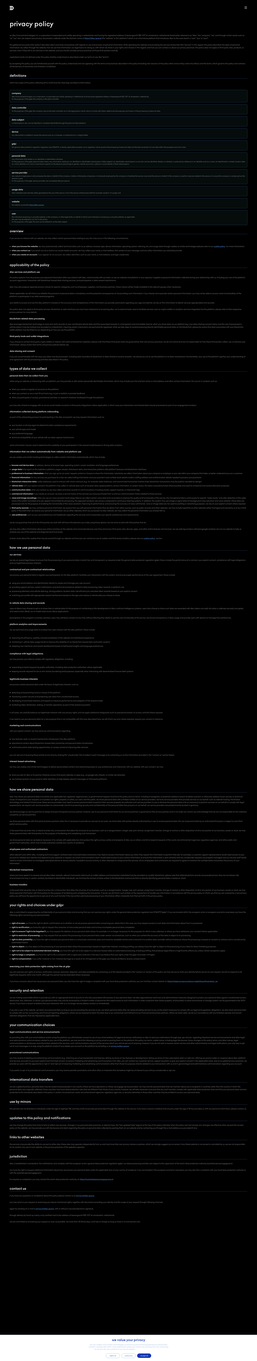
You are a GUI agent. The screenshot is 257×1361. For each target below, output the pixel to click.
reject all (113, 1356)
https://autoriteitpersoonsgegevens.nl (96, 1179)
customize (128, 1356)
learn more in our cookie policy (149, 1349)
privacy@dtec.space (120, 1046)
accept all (144, 1356)
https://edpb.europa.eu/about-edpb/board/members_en (192, 981)
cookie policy (219, 246)
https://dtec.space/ (93, 38)
